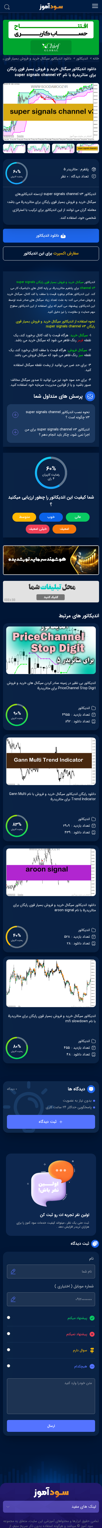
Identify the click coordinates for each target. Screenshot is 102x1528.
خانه (96, 58)
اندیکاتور (82, 58)
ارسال (51, 1426)
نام (91, 1259)
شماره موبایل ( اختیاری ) (74, 1286)
